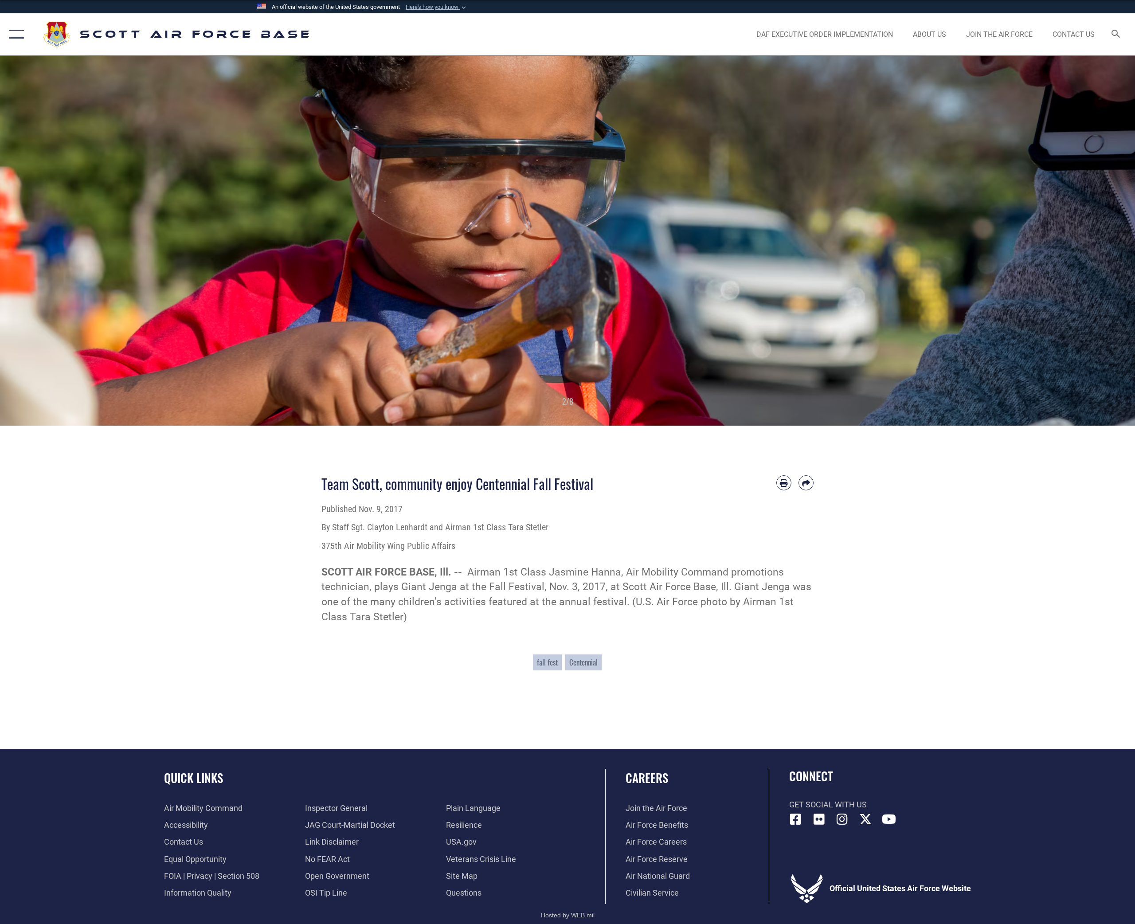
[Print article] (783, 482)
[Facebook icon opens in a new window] (795, 819)
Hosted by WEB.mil (568, 915)
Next (1078, 241)
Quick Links (193, 778)
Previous (57, 241)
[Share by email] (806, 482)
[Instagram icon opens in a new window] (842, 819)
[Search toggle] (1116, 34)
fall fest (547, 662)
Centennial (583, 662)
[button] (437, 7)
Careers (647, 778)
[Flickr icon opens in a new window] (819, 819)
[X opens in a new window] (865, 819)
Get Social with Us (828, 804)
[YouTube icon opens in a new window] (889, 819)
